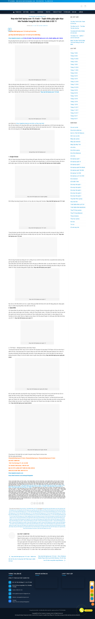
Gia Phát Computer (43, 25)
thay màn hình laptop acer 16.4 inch (31, 514)
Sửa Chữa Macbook (75, 153)
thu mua (72, 221)
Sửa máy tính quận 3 (75, 190)
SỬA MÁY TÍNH (74, 181)
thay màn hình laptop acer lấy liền (58, 519)
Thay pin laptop (74, 216)
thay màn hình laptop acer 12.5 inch (38, 511)
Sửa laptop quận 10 (75, 161)
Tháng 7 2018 (74, 96)
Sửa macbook (74, 179)
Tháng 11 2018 (74, 84)
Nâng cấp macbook (75, 141)
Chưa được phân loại (75, 130)
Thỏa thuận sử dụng (58, 615)
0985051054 (89, 610)
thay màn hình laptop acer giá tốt (52, 516)
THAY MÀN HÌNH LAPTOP (41, 16)
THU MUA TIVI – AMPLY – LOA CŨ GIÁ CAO (77, 36)
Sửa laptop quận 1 (75, 159)
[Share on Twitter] (34, 503)
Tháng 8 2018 (74, 93)
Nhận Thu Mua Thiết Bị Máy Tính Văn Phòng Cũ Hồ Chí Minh (77, 42)
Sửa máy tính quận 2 (75, 187)
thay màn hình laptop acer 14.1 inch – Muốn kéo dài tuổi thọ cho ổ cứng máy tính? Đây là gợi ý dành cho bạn (22, 559)
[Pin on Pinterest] (40, 503)
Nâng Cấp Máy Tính (75, 144)
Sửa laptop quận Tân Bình (77, 170)
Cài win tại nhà (74, 127)
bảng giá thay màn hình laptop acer (50, 508)
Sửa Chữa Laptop (75, 150)
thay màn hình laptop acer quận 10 (31, 520)
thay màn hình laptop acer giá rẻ (38, 516)
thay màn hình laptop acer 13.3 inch (36, 486)
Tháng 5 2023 (74, 73)
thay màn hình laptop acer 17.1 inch (46, 514)
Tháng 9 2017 (74, 116)
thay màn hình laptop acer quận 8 (51, 523)
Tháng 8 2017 (74, 118)
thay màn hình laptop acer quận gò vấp (43, 525)
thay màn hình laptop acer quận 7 (37, 523)
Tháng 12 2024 (74, 67)
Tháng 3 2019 (74, 78)
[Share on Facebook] (32, 503)
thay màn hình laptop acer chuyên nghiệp (22, 516)
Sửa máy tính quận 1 (75, 184)
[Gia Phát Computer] (39, 7)
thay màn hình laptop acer (50, 510)
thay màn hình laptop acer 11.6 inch (51, 485)
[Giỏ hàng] (85, 6)
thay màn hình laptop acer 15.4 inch (42, 513)
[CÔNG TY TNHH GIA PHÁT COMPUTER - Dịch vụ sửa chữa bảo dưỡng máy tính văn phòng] (17, 6)
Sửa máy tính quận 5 (75, 196)
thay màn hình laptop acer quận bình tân (26, 525)
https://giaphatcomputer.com (16, 38)
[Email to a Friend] (37, 503)
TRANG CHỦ (18, 12)
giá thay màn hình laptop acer (38, 510)
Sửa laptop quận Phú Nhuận (77, 167)
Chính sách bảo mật (69, 615)
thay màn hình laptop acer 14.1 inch (21, 487)
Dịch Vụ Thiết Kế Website (77, 133)
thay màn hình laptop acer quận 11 (46, 520)
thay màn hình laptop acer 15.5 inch (57, 513)
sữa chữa (72, 147)
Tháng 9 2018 (74, 90)
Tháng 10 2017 (74, 113)
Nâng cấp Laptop (74, 139)
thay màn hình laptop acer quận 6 (22, 523)
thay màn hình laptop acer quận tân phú (39, 526)
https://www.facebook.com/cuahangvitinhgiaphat (21, 475)
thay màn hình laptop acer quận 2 (20, 522)
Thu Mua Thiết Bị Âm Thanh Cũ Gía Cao (77, 22)
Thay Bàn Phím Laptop (76, 198)
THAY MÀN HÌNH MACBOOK (77, 207)
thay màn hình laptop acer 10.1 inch (31, 485)
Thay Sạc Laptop (74, 218)
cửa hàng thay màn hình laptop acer (24, 510)
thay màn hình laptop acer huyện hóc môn (24, 519)
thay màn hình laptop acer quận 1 (16, 520)
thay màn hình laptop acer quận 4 (49, 522)
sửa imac (72, 156)
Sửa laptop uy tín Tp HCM (77, 176)
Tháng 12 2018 (74, 81)
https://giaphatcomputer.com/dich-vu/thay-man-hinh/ (30, 123)
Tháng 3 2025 (74, 61)
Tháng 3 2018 (74, 98)
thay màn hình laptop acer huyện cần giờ (44, 517)
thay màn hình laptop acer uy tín (44, 528)
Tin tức (72, 224)
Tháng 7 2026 (74, 53)
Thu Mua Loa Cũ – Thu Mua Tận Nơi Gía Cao (77, 27)
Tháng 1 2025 (74, 64)
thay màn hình (32, 16)
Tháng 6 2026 (74, 56)
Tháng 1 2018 (74, 104)
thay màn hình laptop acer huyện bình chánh (26, 517)
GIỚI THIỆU (26, 12)
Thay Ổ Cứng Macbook (76, 213)
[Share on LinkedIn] (42, 503)
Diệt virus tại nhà (74, 136)
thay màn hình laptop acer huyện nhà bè (41, 519)
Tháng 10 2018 (74, 87)
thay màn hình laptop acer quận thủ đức (56, 526)
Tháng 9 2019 (74, 76)
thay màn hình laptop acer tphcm (30, 528)
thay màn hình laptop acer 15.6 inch (16, 514)
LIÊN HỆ (81, 12)
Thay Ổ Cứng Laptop (75, 210)
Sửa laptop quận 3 (75, 164)
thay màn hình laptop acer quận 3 (34, 522)
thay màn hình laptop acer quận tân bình (22, 526)
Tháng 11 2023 (74, 70)
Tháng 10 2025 (74, 58)
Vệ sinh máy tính (74, 227)
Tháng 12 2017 (74, 107)
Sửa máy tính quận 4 (75, 193)
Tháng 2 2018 (74, 101)
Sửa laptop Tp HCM (75, 173)
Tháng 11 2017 (74, 110)
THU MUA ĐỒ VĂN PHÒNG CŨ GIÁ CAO (77, 32)
